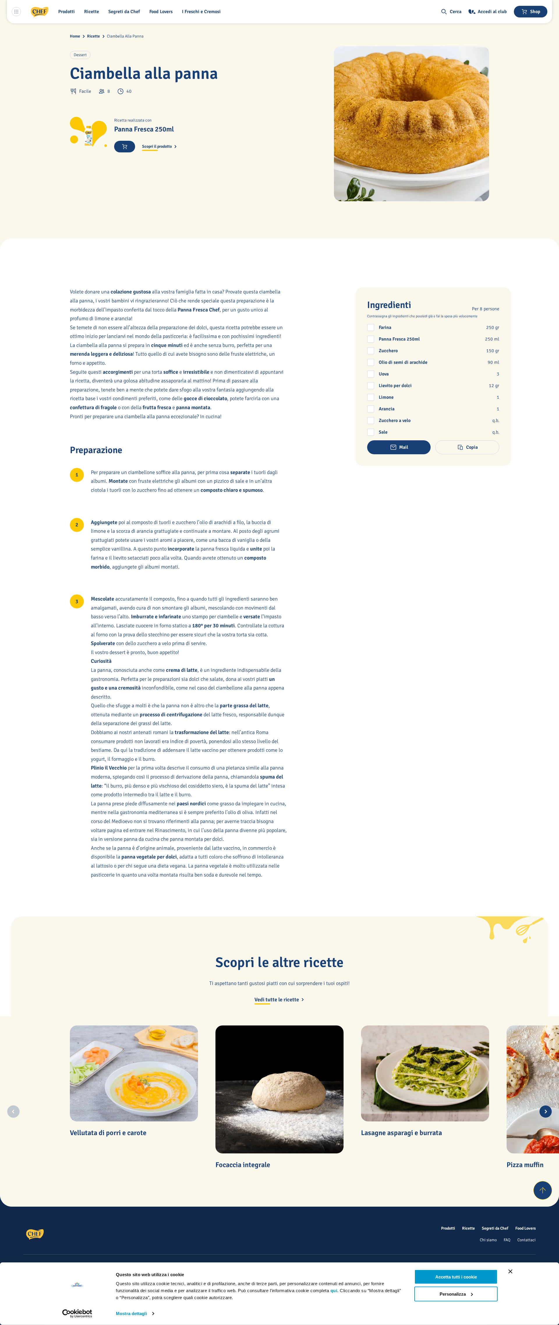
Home (75, 36)
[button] (67, 11)
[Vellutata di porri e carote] (134, 1073)
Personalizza (453, 1293)
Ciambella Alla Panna (125, 36)
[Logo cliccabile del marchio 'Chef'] (39, 11)
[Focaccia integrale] (279, 1089)
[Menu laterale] (16, 11)
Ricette (93, 36)
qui (333, 1290)
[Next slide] (545, 1111)
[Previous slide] (13, 1111)
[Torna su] (542, 1190)
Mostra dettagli (131, 1313)
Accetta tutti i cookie (456, 1276)
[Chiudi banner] (510, 1271)
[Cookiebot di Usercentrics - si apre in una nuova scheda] (77, 1313)
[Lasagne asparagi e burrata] (425, 1073)
